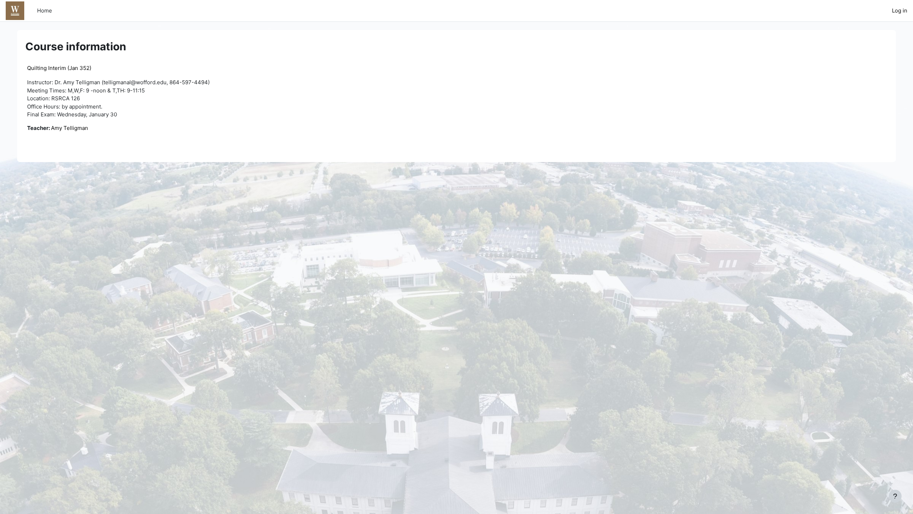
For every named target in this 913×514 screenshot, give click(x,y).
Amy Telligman (69, 128)
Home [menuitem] (44, 10)
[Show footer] (895, 496)
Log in (899, 10)
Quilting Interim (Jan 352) (59, 68)
